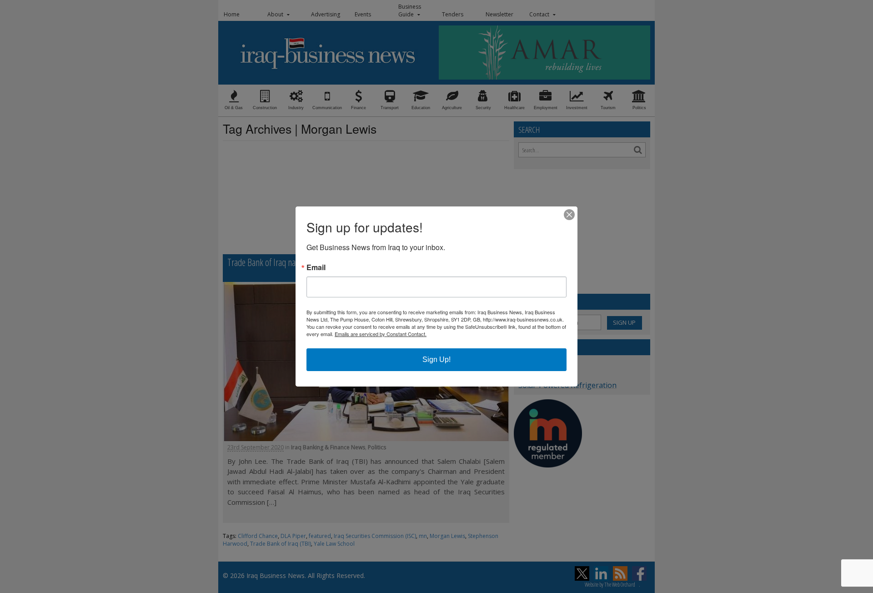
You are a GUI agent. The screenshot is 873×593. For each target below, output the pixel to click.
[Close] (569, 214)
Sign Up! (436, 359)
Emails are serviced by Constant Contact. (380, 333)
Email (316, 267)
